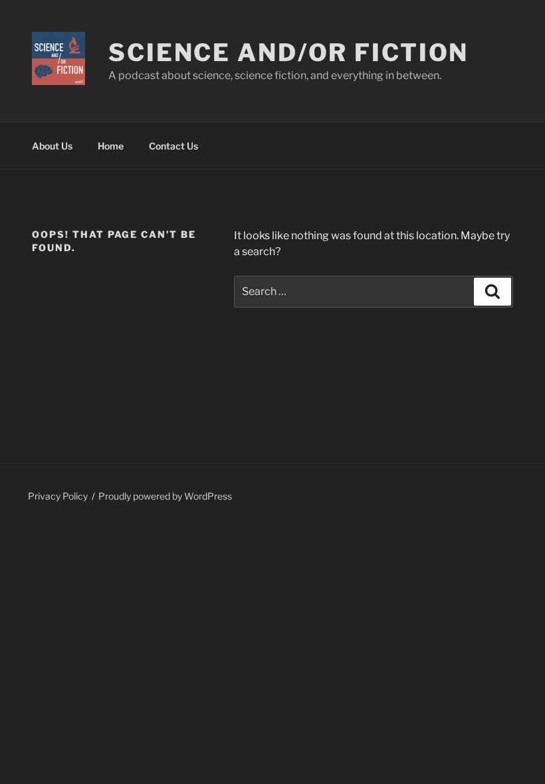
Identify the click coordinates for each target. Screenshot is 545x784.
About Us (52, 145)
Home (111, 145)
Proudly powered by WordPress (165, 496)
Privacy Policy (58, 496)
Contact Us (173, 145)
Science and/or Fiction (288, 52)
